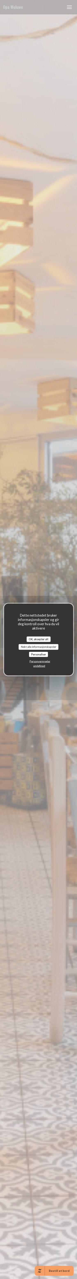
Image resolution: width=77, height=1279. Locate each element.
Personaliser (38, 654)
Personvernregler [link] (40, 661)
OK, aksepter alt (38, 639)
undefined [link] (39, 666)
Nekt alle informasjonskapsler (38, 646)
